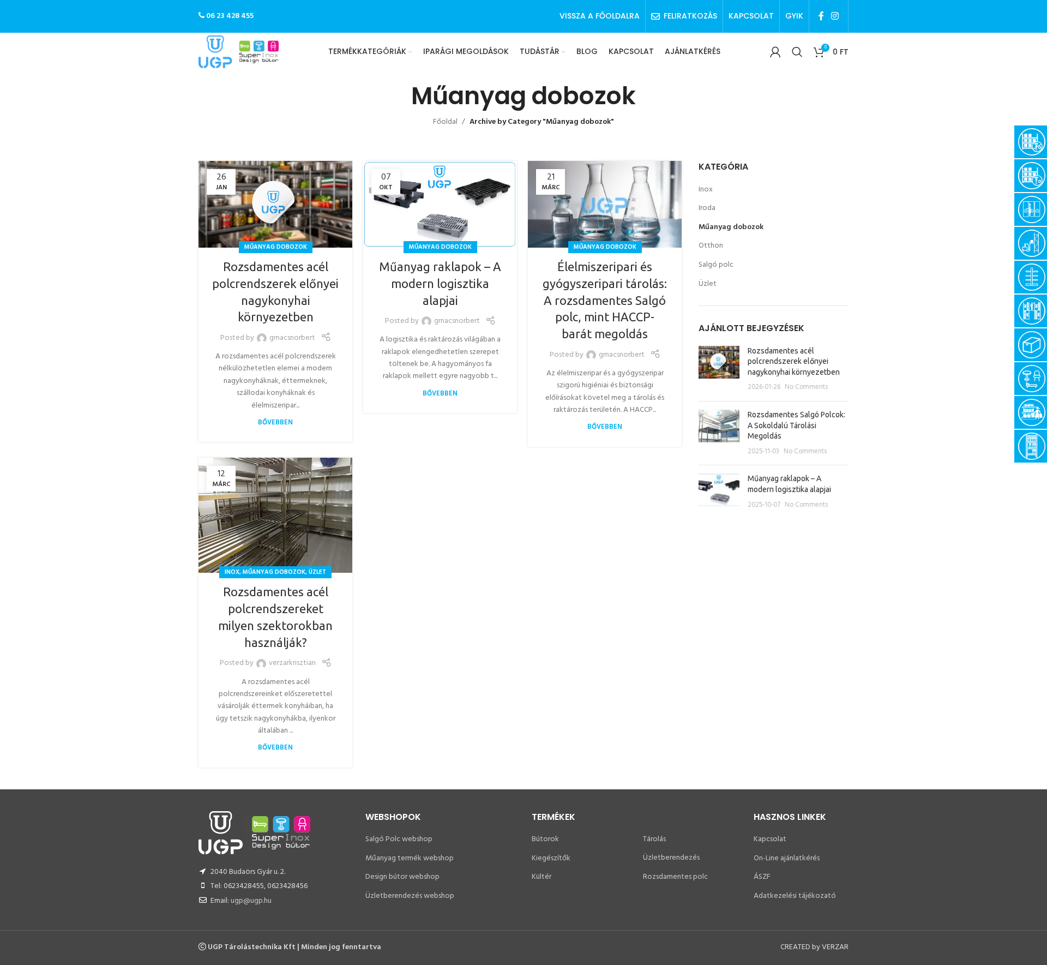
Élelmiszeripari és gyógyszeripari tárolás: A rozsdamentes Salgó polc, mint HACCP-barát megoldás (605, 300)
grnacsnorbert (292, 338)
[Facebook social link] (821, 16)
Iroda (707, 208)
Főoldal (445, 122)
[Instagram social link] (835, 16)
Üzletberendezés (671, 858)
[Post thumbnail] (719, 369)
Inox (232, 572)
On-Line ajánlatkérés (787, 858)
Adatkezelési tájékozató (795, 896)
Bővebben (275, 422)
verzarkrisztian (292, 663)
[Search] (797, 52)
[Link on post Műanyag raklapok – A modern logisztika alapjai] (440, 204)
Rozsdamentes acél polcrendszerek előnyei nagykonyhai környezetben (794, 361)
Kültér (541, 877)
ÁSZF (762, 877)
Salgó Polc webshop (398, 839)
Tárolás (654, 839)
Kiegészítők (551, 858)
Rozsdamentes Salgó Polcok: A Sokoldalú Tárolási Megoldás (796, 425)
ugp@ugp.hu (251, 901)
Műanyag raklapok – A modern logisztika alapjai (440, 283)
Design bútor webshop (402, 877)
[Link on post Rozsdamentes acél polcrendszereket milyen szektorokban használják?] (275, 515)
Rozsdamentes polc (675, 877)
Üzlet (317, 572)
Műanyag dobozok (275, 247)
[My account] (775, 52)
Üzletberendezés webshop (409, 896)
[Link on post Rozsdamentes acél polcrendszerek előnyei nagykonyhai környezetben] (275, 204)
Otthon (711, 246)
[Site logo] (238, 52)
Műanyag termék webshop (409, 858)
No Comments (806, 387)
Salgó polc (716, 265)
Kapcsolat (770, 839)
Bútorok (545, 839)
